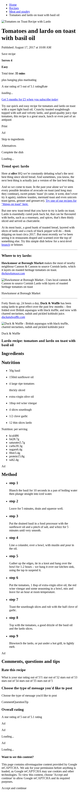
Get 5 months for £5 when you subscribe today (30, 99)
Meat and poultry (19, 11)
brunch (6, 244)
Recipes (14, 8)
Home (13, 4)
